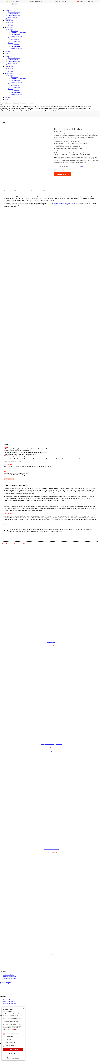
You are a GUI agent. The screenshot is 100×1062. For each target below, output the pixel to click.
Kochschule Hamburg (9, 976)
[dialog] (13, 1033)
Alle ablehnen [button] (13, 1053)
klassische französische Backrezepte (64, 203)
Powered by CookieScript (13, 1058)
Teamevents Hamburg (9, 1001)
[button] (13, 1057)
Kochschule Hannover (9, 978)
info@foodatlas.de (5, 982)
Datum (56, 166)
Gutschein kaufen (9, 479)
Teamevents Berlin (8, 1000)
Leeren (81, 166)
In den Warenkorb (63, 174)
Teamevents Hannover (10, 1003)
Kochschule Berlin (8, 975)
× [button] (23, 1008)
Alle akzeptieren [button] (13, 1049)
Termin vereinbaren (6, 984)
